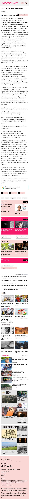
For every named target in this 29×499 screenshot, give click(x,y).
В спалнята (14, 362)
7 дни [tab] (23, 355)
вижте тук (8, 483)
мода (2, 198)
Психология (14, 367)
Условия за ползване (5, 471)
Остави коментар (22, 237)
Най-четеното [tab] (24, 274)
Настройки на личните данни (7, 485)
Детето (14, 382)
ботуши (19, 198)
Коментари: (6, 237)
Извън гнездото (15, 375)
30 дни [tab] (26, 355)
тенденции (12, 198)
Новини (2, 475)
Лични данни (3, 472)
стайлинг (25, 198)
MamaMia (3, 11)
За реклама (3, 474)
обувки (6, 198)
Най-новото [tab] (18, 274)
